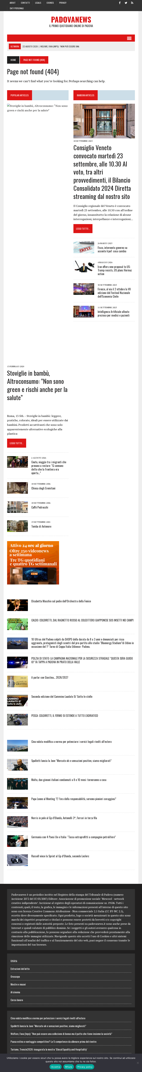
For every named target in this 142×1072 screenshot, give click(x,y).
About (13, 2)
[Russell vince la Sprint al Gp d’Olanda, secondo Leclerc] (17, 863)
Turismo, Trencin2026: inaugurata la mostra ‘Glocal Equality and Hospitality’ (49, 1049)
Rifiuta (68, 1066)
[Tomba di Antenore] (17, 530)
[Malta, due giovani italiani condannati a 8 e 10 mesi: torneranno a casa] (17, 787)
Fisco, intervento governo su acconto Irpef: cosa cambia (112, 249)
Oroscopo (15, 976)
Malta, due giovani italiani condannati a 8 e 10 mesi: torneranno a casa (68, 780)
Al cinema (15, 992)
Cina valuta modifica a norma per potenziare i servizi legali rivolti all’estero (71, 742)
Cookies (50, 2)
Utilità (14, 961)
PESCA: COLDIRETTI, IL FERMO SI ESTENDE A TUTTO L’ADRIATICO (64, 716)
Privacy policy (85, 1066)
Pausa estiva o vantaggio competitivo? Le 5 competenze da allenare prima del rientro (53, 1041)
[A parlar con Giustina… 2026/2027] (17, 685)
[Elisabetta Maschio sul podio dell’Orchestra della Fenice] (17, 608)
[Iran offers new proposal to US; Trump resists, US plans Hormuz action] (83, 270)
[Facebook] (119, 2)
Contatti (25, 2)
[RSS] (132, 2)
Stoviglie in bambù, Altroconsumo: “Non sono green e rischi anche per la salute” (37, 385)
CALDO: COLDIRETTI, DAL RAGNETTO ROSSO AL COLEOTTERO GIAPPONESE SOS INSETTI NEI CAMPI (82, 620)
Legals (38, 2)
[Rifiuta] (137, 1063)
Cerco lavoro (17, 1000)
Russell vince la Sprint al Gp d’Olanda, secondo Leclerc (60, 856)
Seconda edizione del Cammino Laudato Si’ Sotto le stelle (61, 696)
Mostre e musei (18, 984)
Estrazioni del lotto (20, 969)
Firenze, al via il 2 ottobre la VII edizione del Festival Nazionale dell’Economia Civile (114, 292)
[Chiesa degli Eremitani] (17, 491)
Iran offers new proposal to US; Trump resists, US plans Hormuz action (115, 270)
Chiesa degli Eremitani (43, 488)
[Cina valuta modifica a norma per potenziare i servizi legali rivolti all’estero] (17, 749)
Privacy (62, 2)
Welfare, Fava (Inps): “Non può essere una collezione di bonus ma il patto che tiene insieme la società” (61, 1034)
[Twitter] (126, 2)
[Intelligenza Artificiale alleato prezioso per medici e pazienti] (83, 315)
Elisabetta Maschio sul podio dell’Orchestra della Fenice (61, 601)
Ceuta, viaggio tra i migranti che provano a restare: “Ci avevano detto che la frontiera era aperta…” (48, 467)
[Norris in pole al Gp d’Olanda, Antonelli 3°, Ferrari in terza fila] (17, 825)
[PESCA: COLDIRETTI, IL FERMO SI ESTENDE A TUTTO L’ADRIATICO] (17, 723)
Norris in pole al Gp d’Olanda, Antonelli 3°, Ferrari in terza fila (64, 818)
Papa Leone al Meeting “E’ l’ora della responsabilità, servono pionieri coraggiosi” (73, 799)
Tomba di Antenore (41, 526)
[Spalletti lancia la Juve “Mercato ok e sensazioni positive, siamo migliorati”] (17, 768)
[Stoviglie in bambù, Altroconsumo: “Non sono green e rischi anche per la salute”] (38, 362)
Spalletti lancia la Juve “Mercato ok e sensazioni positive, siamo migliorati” (71, 761)
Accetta (55, 1066)
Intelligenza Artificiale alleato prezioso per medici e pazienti (114, 313)
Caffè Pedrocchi (39, 507)
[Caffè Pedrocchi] (17, 510)
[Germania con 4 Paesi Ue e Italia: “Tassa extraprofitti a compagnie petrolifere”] (17, 844)
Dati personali (17, 8)
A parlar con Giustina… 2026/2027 (49, 677)
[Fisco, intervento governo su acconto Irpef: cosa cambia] (83, 251)
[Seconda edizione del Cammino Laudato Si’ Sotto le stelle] (17, 704)
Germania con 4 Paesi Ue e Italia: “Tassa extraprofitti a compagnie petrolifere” (73, 837)
